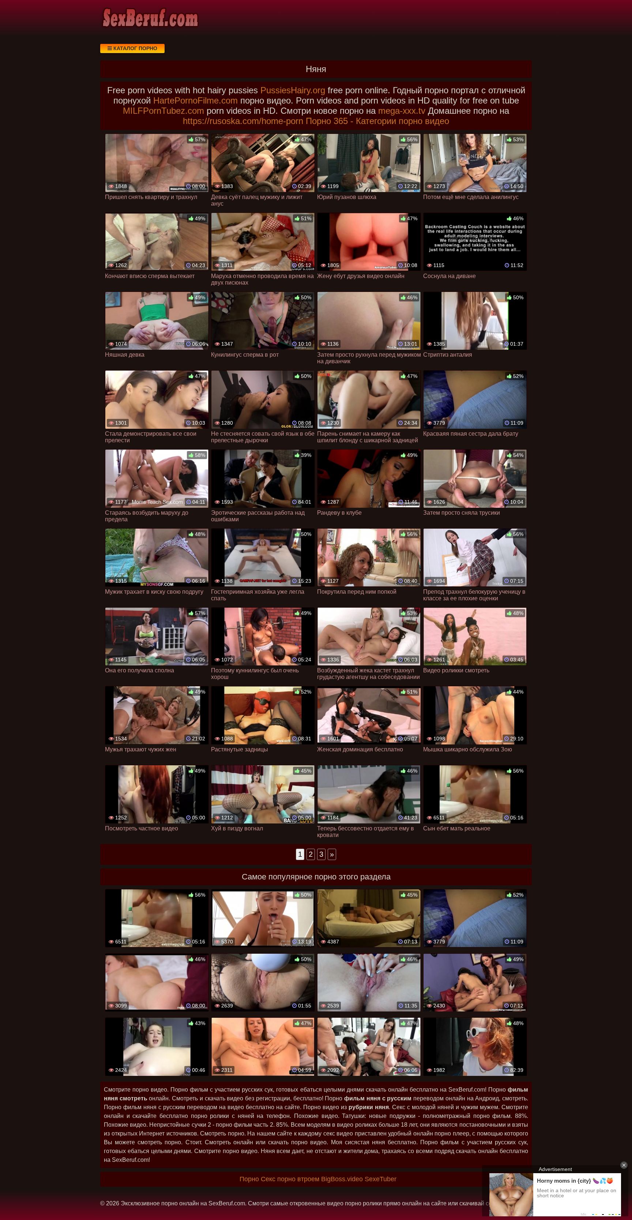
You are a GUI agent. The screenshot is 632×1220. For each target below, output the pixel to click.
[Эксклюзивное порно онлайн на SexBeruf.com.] (149, 18)
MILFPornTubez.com (163, 111)
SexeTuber (380, 1179)
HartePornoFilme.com (195, 100)
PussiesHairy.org (292, 90)
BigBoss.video (342, 1179)
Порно (249, 1179)
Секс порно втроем (290, 1179)
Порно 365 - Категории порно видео (377, 121)
